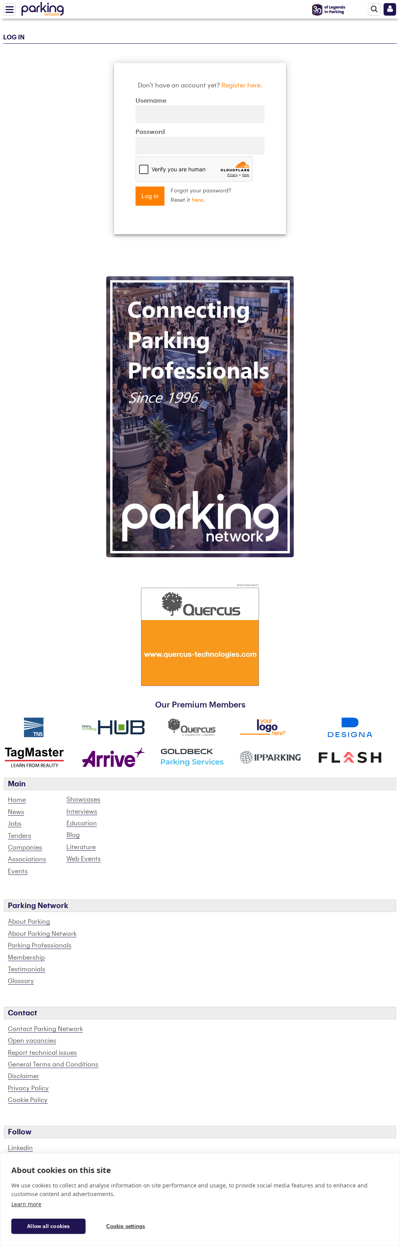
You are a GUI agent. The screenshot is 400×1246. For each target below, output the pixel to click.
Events (18, 871)
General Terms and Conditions (53, 1064)
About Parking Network (42, 934)
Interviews (81, 812)
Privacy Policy (28, 1088)
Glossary (21, 981)
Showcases (83, 799)
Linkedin (20, 1148)
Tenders (19, 836)
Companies (25, 847)
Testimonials (26, 969)
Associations (27, 859)
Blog (73, 835)
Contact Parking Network (45, 1029)
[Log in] (390, 9)
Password (150, 132)
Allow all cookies (48, 1226)
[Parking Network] (42, 7)
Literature (81, 847)
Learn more (26, 1204)
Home (17, 800)
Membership (26, 957)
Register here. (241, 85)
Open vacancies (32, 1041)
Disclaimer (23, 1076)
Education (81, 823)
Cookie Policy (28, 1100)
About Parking (29, 922)
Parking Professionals (39, 945)
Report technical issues (42, 1053)
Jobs (14, 824)
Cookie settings (125, 1226)
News (16, 812)
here (197, 200)
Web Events (83, 859)
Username (151, 101)
